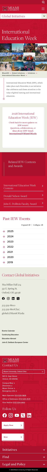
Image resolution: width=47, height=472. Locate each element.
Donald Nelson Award (15, 196)
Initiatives (31, 73)
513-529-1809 (20, 395)
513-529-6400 (19, 402)
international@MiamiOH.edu (23, 133)
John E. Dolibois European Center (15, 342)
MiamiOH (5, 73)
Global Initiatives (13, 16)
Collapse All (38, 225)
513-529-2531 (24, 399)
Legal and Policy (14, 464)
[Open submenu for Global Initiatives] (44, 16)
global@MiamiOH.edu (13, 313)
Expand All (25, 225)
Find (5, 457)
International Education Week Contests (20, 186)
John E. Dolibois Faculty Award (20, 204)
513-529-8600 (8, 305)
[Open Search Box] (43, 2)
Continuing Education (10, 335)
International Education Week (13, 75)
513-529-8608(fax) (11, 309)
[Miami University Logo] (10, 9)
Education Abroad (9, 338)
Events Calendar (8, 331)
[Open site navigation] (43, 8)
